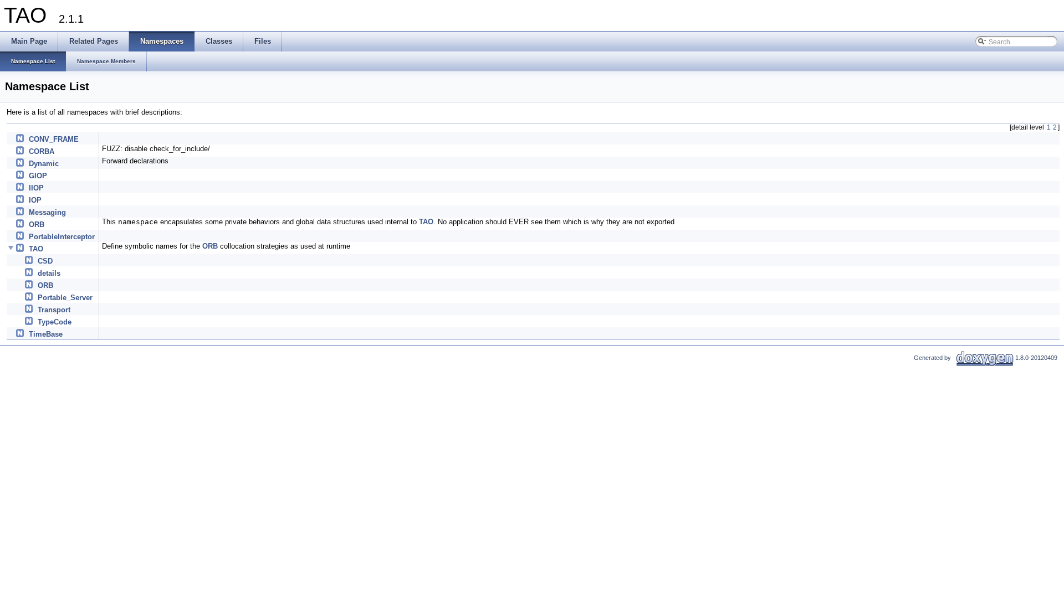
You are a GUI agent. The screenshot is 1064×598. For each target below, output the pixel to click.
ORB (36, 224)
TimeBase (46, 334)
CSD (45, 261)
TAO (426, 222)
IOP (35, 200)
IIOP (36, 188)
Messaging (47, 212)
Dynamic (44, 163)
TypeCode (54, 322)
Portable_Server (65, 297)
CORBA (41, 151)
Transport (54, 310)
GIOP (38, 176)
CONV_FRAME (54, 139)
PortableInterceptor (62, 237)
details (49, 273)
